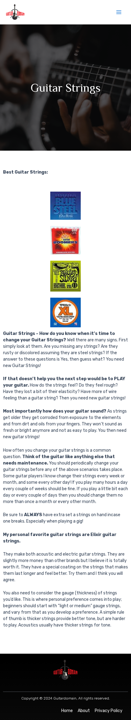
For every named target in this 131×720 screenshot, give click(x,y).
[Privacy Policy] (108, 710)
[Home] (67, 710)
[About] (83, 710)
